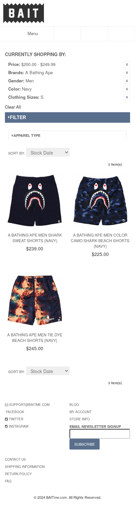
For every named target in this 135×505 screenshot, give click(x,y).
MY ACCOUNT (80, 412)
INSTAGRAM (18, 426)
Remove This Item (127, 64)
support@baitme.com (29, 404)
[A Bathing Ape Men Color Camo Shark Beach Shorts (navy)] (100, 201)
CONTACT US (15, 459)
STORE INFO (79, 419)
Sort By (16, 153)
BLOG (74, 404)
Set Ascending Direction (75, 153)
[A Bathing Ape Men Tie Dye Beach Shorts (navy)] (35, 300)
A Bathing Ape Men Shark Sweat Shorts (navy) (35, 237)
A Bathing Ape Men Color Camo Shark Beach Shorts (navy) (100, 240)
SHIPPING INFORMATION (25, 466)
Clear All (13, 107)
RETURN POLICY (18, 474)
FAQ (8, 481)
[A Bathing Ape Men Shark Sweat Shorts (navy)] (35, 201)
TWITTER (16, 419)
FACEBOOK (15, 412)
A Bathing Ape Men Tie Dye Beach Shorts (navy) (34, 337)
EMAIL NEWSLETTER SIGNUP (95, 426)
